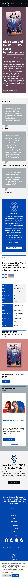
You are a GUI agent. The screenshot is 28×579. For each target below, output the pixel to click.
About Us (14, 515)
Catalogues (14, 525)
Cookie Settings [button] (7, 575)
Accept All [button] (15, 575)
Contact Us (14, 535)
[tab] (6, 444)
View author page (14, 248)
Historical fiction (12, 90)
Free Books (14, 522)
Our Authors (14, 512)
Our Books (14, 508)
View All (4, 390)
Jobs (14, 532)
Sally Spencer (15, 52)
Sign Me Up (14, 482)
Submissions (14, 528)
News (14, 518)
